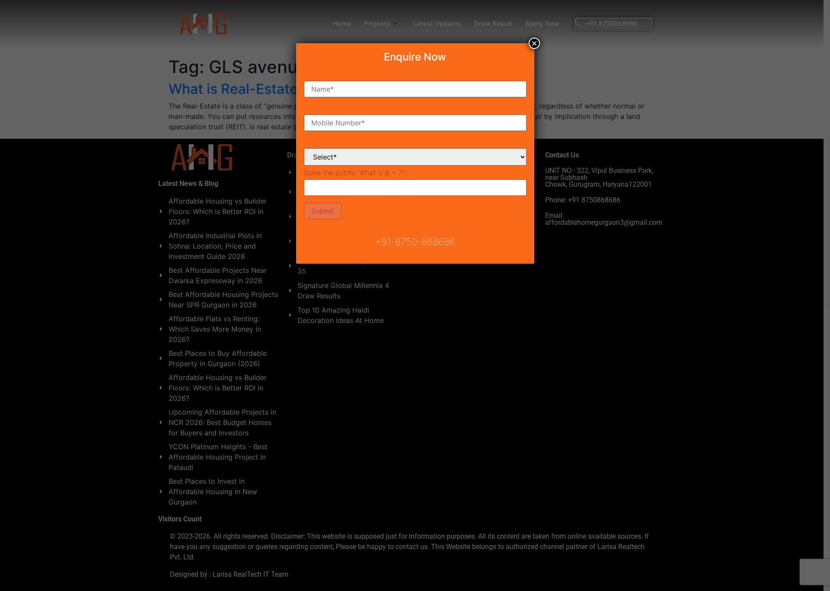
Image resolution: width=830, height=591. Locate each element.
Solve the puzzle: (354, 172)
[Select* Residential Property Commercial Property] (415, 150)
